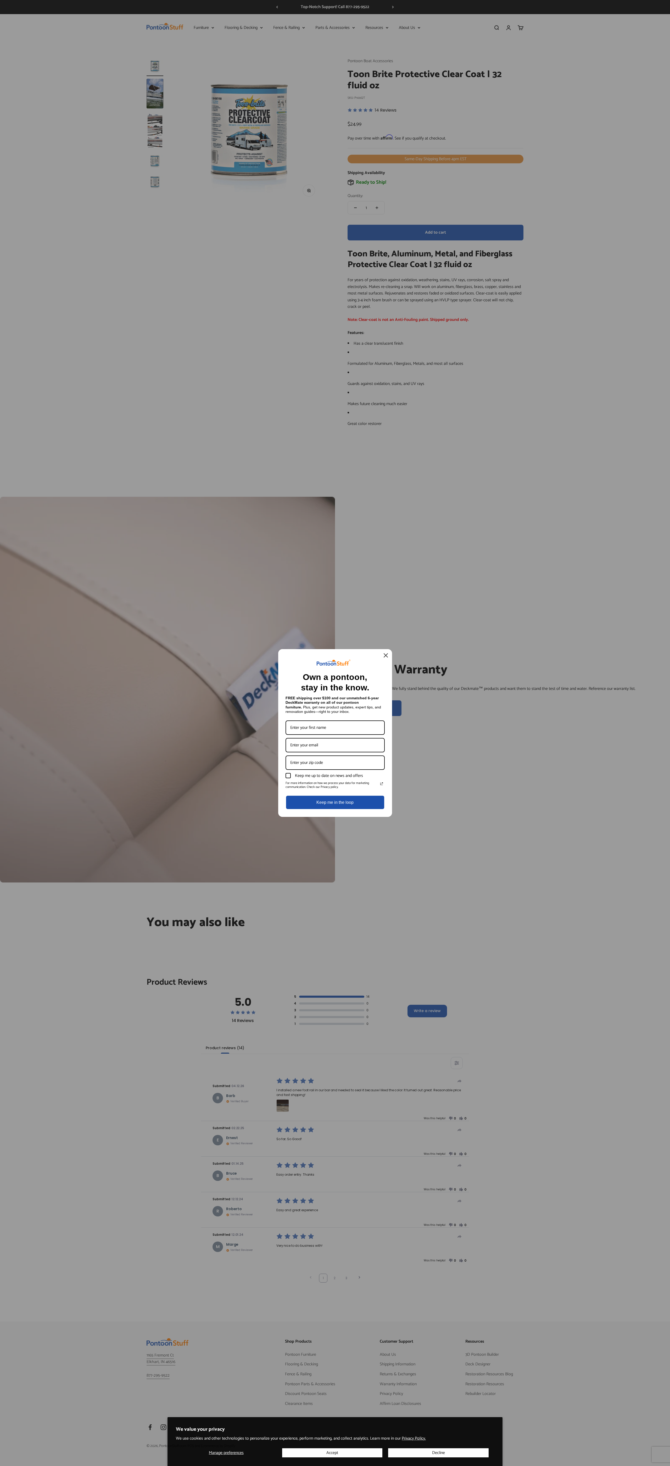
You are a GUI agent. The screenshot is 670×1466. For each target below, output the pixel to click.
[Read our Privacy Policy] (381, 784)
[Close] (385, 655)
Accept (332, 1452)
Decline (438, 1452)
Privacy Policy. (414, 1438)
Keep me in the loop (335, 802)
